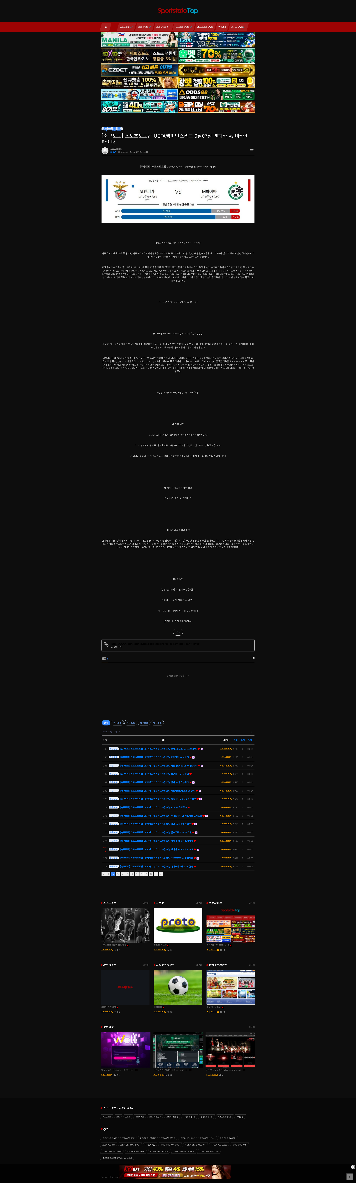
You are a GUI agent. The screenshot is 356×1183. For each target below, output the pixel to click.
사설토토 (158, 1007)
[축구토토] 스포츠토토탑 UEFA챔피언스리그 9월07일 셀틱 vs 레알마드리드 (155, 824)
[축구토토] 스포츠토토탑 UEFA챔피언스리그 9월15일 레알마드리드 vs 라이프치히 (159, 765)
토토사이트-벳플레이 (147, 1138)
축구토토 (117, 722)
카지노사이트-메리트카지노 (184, 1151)
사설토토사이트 (165, 965)
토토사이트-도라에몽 (227, 1138)
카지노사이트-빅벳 (239, 1144)
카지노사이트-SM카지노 (158, 1151)
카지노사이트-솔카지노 (136, 1151)
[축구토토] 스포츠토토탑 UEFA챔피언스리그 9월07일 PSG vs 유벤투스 (153, 807)
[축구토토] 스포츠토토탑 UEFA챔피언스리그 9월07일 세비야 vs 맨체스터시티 (157, 840)
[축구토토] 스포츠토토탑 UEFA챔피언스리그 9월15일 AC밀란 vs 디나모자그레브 (158, 799)
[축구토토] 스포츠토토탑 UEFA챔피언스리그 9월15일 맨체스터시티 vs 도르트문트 (159, 749)
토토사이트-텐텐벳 (168, 1138)
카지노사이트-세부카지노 (170, 1144)
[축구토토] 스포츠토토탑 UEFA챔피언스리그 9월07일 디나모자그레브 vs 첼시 (157, 866)
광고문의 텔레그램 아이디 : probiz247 (117, 1158)
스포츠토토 (109, 902)
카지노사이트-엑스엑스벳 (112, 1151)
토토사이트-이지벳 (187, 1138)
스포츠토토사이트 (205, 26)
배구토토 (157, 722)
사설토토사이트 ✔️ (184, 26)
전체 (106, 722)
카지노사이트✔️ (238, 26)
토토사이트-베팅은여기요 (130, 1144)
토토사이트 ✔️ (145, 26)
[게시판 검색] (252, 731)
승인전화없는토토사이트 (218, 945)
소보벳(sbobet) (214, 1007)
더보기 (146, 903)
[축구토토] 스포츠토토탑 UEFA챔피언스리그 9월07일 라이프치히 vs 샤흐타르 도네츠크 (161, 815)
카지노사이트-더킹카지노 (209, 1151)
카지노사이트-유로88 (219, 1144)
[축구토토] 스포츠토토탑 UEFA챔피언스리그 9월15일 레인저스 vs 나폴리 (154, 774)
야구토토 (131, 722)
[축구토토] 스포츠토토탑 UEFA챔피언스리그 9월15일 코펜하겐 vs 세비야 (154, 757)
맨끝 (161, 874)
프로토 (160, 902)
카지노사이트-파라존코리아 (195, 1144)
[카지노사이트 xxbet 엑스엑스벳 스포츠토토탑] (175, 1172)
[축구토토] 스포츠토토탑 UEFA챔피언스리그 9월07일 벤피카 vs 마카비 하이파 (157, 849)
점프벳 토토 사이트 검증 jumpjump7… (224, 1070)
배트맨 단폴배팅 (108, 1007)
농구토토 (144, 722)
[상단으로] (349, 1176)
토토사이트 (215, 902)
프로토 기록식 (160, 945)
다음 (156, 874)
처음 (104, 874)
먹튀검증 (222, 26)
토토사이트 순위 (163, 26)
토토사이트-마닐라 (109, 1138)
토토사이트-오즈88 (207, 1138)
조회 (236, 740)
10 (151, 874)
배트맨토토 (109, 965)
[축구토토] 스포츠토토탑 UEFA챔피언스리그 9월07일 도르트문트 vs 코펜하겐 (157, 858)
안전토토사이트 (218, 965)
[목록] (252, 149)
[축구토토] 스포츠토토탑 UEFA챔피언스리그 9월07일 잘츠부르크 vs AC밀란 (156, 832)
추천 (243, 740)
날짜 (250, 740)
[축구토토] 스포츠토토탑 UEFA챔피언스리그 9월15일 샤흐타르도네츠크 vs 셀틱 (158, 790)
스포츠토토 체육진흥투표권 (113, 945)
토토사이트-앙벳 (108, 1144)
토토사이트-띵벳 (128, 1138)
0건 (114, 151)
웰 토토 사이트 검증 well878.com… (118, 1070)
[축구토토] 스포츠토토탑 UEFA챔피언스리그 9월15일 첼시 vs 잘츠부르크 (154, 782)
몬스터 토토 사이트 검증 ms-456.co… (171, 1070)
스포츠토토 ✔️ (126, 26)
